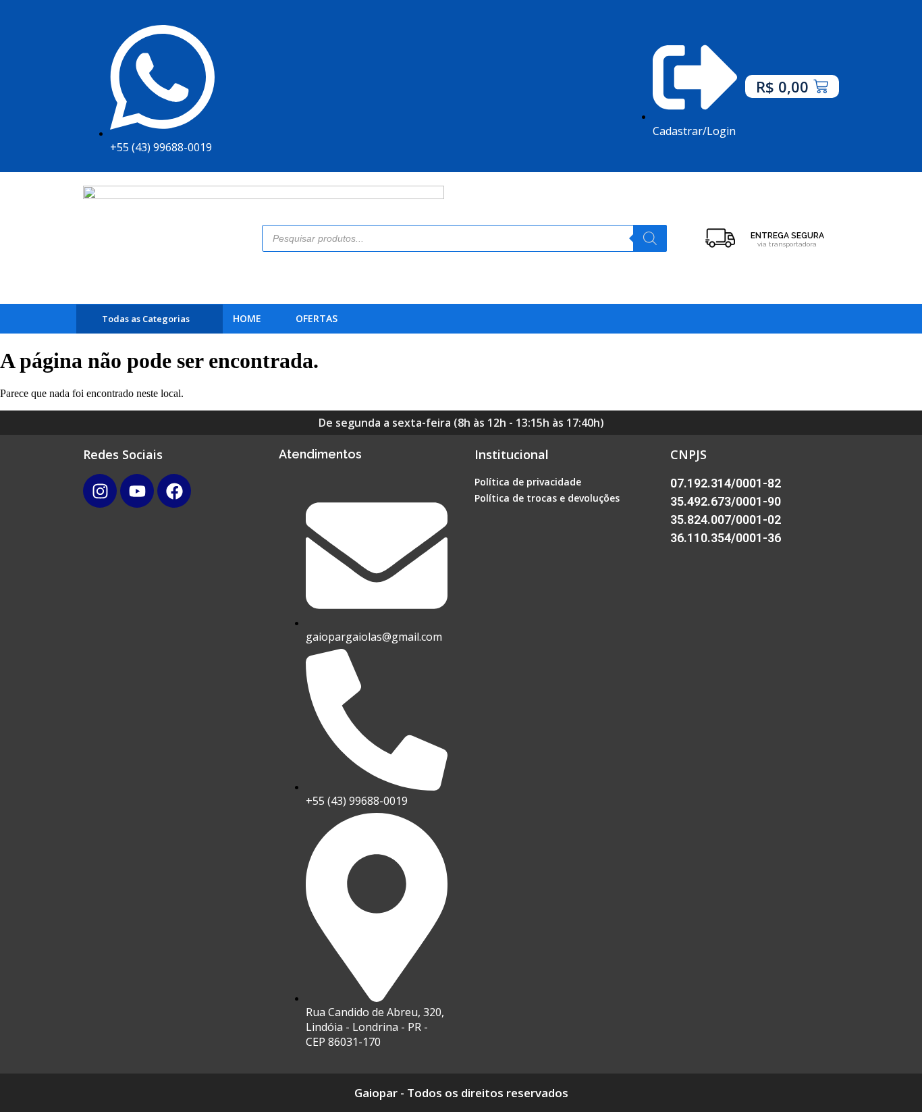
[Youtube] (137, 491)
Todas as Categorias (146, 319)
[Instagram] (100, 491)
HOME (247, 318)
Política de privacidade (527, 481)
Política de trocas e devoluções (547, 498)
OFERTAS (316, 318)
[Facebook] (174, 491)
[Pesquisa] (650, 238)
